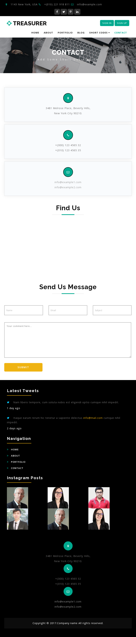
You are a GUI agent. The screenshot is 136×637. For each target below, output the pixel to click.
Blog (81, 32)
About (48, 32)
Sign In (107, 23)
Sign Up (122, 23)
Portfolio (65, 32)
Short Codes (98, 32)
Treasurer (29, 23)
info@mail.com (93, 418)
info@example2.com (68, 187)
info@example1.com (68, 182)
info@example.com (89, 4)
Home (35, 32)
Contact (120, 32)
